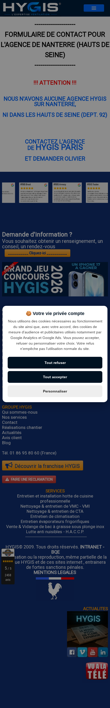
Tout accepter (55, 377)
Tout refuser (55, 363)
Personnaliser (55, 391)
